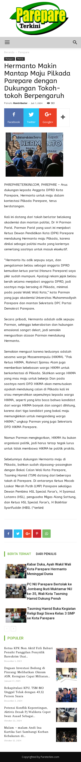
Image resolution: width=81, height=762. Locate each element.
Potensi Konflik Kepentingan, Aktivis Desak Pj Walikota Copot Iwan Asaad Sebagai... (27, 712)
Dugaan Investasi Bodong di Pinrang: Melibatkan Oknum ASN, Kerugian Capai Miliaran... (27, 672)
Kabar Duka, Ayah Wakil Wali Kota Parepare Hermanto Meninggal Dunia (49, 569)
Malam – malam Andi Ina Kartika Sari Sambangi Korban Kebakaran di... (26, 732)
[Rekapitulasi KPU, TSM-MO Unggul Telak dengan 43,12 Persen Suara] (66, 695)
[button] (75, 42)
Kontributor (20, 103)
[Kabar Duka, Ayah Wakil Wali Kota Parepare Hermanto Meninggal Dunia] (14, 571)
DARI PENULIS (46, 554)
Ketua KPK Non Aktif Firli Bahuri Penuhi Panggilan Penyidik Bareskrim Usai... (28, 652)
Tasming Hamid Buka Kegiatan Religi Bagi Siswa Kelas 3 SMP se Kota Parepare (51, 613)
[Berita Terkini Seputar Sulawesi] (40, 18)
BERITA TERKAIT (19, 554)
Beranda (9, 52)
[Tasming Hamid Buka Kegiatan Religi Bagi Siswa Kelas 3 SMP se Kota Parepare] (14, 615)
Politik (20, 58)
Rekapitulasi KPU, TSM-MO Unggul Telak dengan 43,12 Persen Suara (24, 692)
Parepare (23, 52)
